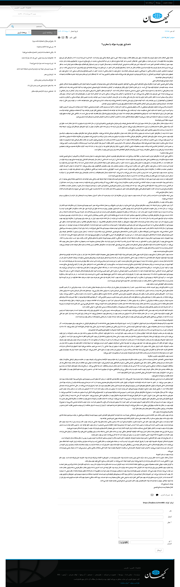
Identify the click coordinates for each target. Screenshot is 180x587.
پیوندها (121, 574)
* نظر (169, 522)
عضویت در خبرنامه (110, 574)
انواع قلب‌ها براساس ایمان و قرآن (43, 80)
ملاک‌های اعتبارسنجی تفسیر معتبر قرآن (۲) (40, 85)
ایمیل (170, 517)
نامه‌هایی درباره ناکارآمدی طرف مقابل (42, 91)
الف (70, 38)
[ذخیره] (67, 37)
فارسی (16, 8)
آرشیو (64, 574)
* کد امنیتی (169, 542)
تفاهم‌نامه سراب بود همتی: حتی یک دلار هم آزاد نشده (37, 58)
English (28, 8)
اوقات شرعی (73, 574)
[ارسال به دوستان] (63, 37)
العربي (22, 8)
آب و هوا (82, 574)
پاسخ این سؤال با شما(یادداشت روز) (42, 41)
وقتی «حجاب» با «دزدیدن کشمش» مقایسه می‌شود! (37, 52)
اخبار (163, 37)
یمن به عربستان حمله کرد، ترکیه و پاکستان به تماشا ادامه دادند (35, 69)
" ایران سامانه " (124, 583)
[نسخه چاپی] (59, 37)
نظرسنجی (98, 574)
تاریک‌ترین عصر (48, 74)
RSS (58, 574)
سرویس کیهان (170, 37)
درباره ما (137, 574)
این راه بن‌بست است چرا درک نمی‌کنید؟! (41, 63)
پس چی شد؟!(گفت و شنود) (45, 47)
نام (171, 511)
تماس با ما (128, 574)
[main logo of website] (155, 16)
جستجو (90, 574)
